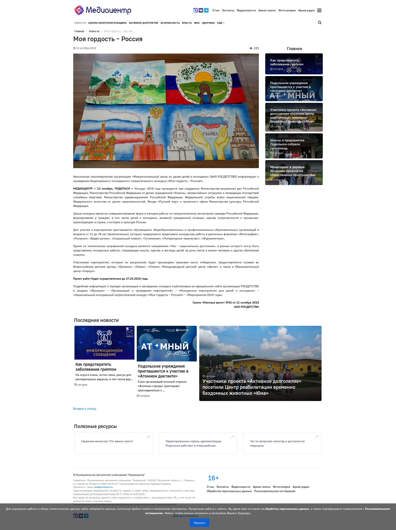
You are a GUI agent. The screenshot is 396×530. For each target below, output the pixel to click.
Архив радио (306, 10)
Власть (187, 22)
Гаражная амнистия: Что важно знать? (107, 441)
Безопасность (170, 22)
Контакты (228, 10)
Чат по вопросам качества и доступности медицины (277, 443)
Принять (199, 522)
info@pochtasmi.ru (103, 487)
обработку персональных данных (287, 508)
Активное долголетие (143, 22)
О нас (216, 10)
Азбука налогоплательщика (107, 22)
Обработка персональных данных (229, 491)
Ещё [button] (220, 22)
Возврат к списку (84, 408)
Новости (80, 22)
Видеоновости (246, 10)
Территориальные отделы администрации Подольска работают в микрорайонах (193, 443)
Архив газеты (267, 10)
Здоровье (208, 22)
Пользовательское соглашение (274, 491)
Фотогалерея (287, 10)
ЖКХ (197, 22)
